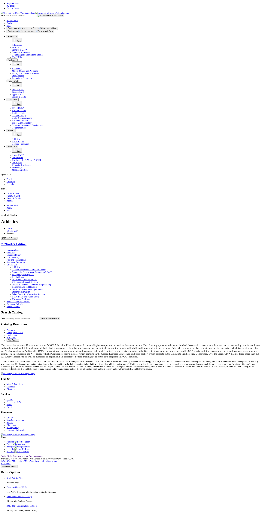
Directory (11, 181)
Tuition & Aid (13, 81)
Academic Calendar (15, 304)
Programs (11, 330)
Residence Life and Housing (24, 287)
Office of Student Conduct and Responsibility (31, 284)
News (9, 404)
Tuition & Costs (19, 97)
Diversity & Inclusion (21, 165)
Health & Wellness (20, 120)
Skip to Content (13, 3)
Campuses (11, 386)
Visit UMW (17, 57)
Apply (9, 23)
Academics (12, 60)
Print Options (13, 340)
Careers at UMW (14, 402)
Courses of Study (14, 255)
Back (19, 41)
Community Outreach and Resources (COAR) (32, 272)
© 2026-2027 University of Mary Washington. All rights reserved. (29, 461)
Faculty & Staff (13, 196)
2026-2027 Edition (13, 244)
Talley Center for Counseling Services (28, 294)
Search (50, 318)
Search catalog (7, 318)
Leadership (17, 167)
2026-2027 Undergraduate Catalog (22, 506)
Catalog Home (13, 8)
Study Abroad (18, 76)
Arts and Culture (19, 110)
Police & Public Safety (22, 123)
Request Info (12, 20)
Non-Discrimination (15, 420)
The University (13, 257)
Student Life (12, 231)
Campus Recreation (20, 144)
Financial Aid (18, 92)
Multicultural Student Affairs (24, 279)
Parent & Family (14, 198)
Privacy (10, 422)
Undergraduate (13, 250)
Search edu (6, 15)
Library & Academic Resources (25, 73)
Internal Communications (32, 456)
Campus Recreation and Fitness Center (28, 269)
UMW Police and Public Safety (25, 297)
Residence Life (18, 113)
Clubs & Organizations (22, 118)
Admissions (12, 36)
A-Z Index (11, 337)
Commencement (19, 128)
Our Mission (17, 157)
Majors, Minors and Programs (25, 71)
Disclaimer (11, 425)
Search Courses (13, 306)
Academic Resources (16, 262)
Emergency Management (23, 274)
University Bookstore (21, 299)
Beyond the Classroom (22, 78)
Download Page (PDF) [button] (16, 487)
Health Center (18, 277)
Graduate (10, 252)
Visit (9, 25)
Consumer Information (16, 430)
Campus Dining (19, 115)
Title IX (10, 418)
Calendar (10, 184)
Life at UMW (12, 100)
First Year (16, 47)
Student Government (21, 292)
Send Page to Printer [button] (15, 478)
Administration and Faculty (18, 301)
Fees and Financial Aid (16, 260)
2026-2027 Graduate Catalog (19, 496)
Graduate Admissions (21, 52)
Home (9, 228)
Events (9, 407)
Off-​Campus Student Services (25, 282)
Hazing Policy (13, 427)
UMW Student (13, 193)
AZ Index (11, 6)
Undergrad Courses (15, 332)
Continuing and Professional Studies (27, 55)
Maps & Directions (20, 170)
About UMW (12, 147)
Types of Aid (17, 94)
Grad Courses (12, 335)
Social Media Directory (11, 456)
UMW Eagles (18, 141)
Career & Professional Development (27, 125)
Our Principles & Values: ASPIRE (26, 160)
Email (9, 179)
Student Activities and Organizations (27, 289)
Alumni (10, 201)
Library (10, 399)
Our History (17, 162)
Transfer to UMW (19, 50)
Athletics (11, 130)
